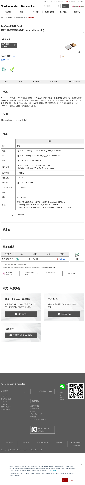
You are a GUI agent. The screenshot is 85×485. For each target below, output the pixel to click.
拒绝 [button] (72, 480)
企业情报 (77, 12)
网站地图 (59, 442)
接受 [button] (64, 480)
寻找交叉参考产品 (36, 414)
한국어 (73, 1)
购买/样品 (63, 12)
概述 (6, 81)
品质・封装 (53, 81)
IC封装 (32, 411)
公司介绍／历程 (6, 399)
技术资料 (36, 81)
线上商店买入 (66, 314)
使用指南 (3, 60)
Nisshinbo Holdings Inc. (76, 444)
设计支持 (35, 12)
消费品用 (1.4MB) (5, 45)
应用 (21, 12)
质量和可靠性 (49, 12)
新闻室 (45, 1)
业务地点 (4, 404)
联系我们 (81, 1)
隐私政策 (9, 442)
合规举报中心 (5, 409)
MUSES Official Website (43, 429)
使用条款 (26, 442)
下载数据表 (20, 214)
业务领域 (4, 401)
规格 (20, 81)
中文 (66, 1)
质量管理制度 (34, 406)
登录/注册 (65, 6)
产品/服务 (8, 12)
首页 (2, 17)
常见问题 (33, 417)
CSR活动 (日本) (6, 407)
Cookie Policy (52, 470)
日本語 (53, 1)
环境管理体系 (34, 409)
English (60, 1)
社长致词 (4, 396)
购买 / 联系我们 (74, 81)
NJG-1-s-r (62, 259)
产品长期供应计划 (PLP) (38, 419)
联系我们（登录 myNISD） (23, 335)
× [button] (81, 464)
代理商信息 (22, 314)
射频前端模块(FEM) (19, 17)
